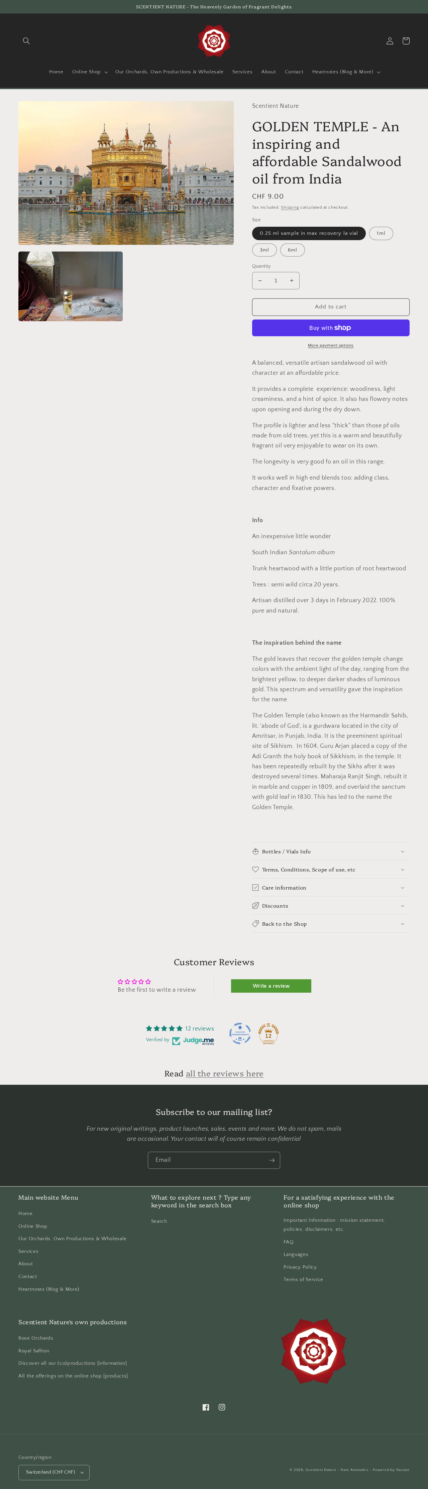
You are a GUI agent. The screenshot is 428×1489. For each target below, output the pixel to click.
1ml (381, 233)
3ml (264, 250)
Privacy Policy (300, 1267)
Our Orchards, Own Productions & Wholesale (72, 1239)
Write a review (271, 986)
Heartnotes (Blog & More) (49, 1289)
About (25, 1264)
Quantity (261, 266)
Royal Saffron (33, 1351)
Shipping (290, 207)
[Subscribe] (272, 1160)
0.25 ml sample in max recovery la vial (309, 233)
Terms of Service (303, 1279)
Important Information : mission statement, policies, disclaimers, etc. (334, 1224)
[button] (26, 41)
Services (28, 1251)
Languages (296, 1254)
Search (159, 1221)
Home (25, 1213)
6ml (292, 250)
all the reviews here (225, 1072)
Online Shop (32, 1226)
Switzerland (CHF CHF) (50, 1472)
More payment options (331, 345)
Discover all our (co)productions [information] (72, 1363)
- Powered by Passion (390, 1470)
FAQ (288, 1242)
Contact (27, 1276)
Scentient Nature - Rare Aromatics (337, 1470)
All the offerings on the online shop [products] (73, 1376)
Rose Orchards (36, 1338)
